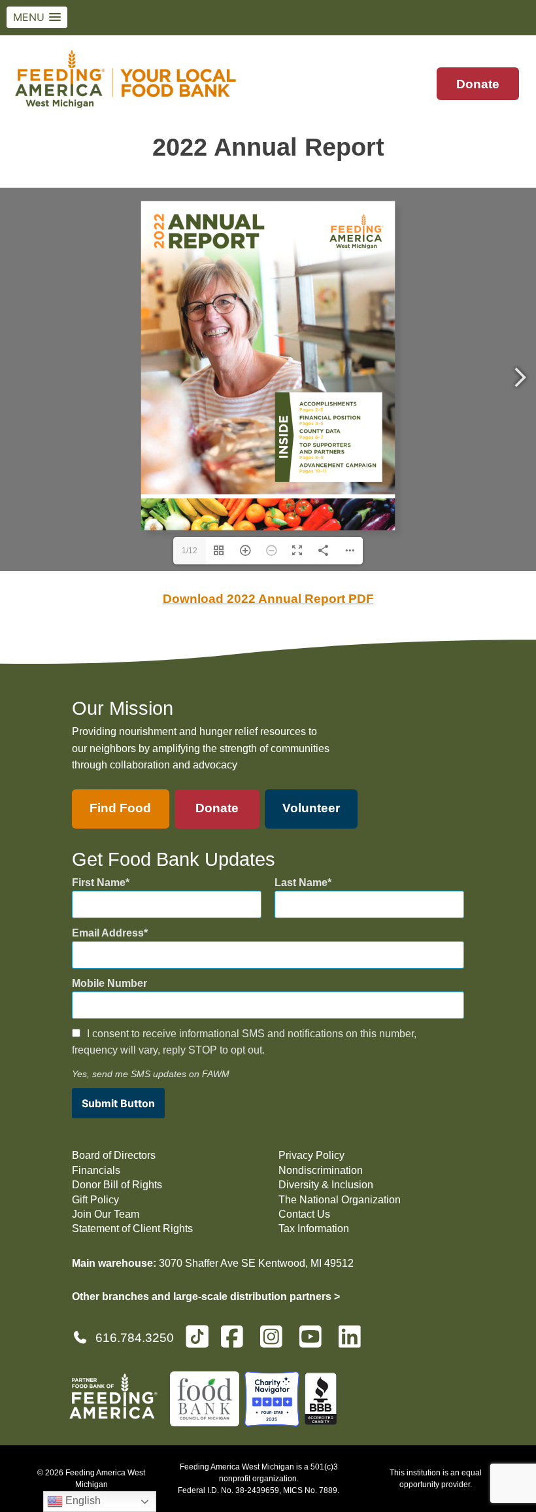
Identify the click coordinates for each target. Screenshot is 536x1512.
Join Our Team (105, 1214)
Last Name (301, 882)
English (82, 1500)
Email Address (108, 932)
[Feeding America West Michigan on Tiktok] (197, 1336)
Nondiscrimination (320, 1170)
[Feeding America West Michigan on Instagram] (275, 1342)
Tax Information (313, 1228)
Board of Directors (114, 1155)
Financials (96, 1170)
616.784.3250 (134, 1338)
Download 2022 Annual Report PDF (268, 599)
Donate (477, 84)
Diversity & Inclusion (325, 1184)
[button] (37, 17)
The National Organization (339, 1199)
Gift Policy (95, 1199)
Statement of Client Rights (132, 1228)
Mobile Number (109, 983)
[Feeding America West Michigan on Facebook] (236, 1342)
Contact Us (304, 1214)
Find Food (120, 808)
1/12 (189, 550)
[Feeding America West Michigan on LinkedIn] (353, 1342)
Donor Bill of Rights (117, 1184)
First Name (99, 882)
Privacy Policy (311, 1155)
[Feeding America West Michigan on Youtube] (314, 1342)
